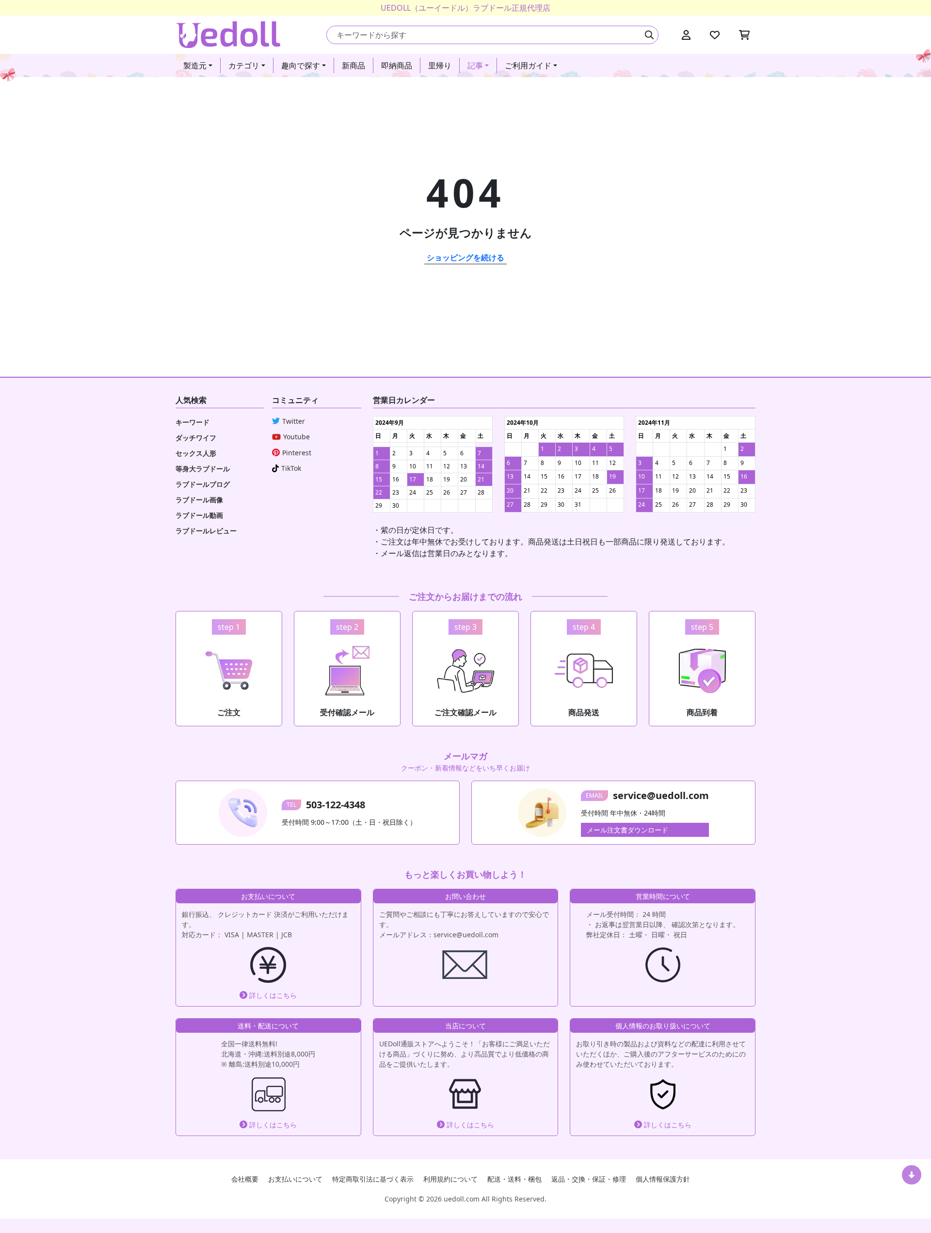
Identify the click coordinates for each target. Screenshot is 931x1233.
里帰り (439, 65)
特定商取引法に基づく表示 (373, 1179)
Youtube (296, 436)
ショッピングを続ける (465, 257)
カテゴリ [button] (243, 65)
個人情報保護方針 (663, 1179)
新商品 (353, 65)
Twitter (293, 421)
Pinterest (296, 452)
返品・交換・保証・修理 (588, 1179)
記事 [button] (475, 65)
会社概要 (244, 1179)
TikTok (291, 468)
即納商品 (396, 65)
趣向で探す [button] (300, 65)
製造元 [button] (195, 65)
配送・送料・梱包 (514, 1179)
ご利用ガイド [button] (528, 65)
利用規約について (450, 1179)
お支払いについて (295, 1179)
